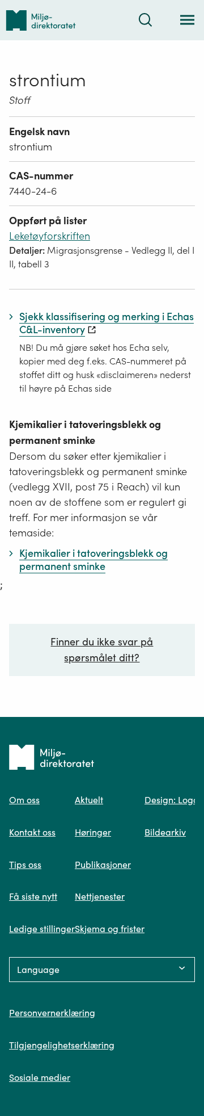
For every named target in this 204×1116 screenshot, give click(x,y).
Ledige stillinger (42, 928)
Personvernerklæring (52, 1012)
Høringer (93, 832)
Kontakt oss (32, 832)
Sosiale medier (39, 1077)
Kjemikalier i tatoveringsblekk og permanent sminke (85, 432)
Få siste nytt (33, 896)
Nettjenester (100, 896)
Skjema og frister (109, 928)
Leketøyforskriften (49, 235)
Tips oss (25, 864)
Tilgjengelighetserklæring (61, 1045)
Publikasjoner (103, 864)
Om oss (24, 799)
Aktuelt (89, 799)
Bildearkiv (165, 832)
